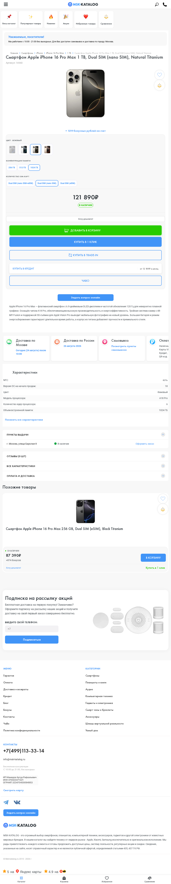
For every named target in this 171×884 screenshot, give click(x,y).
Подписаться (32, 639)
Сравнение (106, 23)
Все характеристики (21, 466)
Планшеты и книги (96, 682)
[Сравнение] (159, 85)
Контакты (9, 716)
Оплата (8, 682)
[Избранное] (159, 76)
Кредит (7, 696)
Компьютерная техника (99, 696)
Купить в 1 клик (155, 568)
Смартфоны (92, 675)
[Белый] (23, 149)
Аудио (89, 689)
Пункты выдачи (17, 434)
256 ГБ (12, 167)
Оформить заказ (145, 443)
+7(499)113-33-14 (23, 751)
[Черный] (12, 149)
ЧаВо (6, 723)
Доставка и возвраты (15, 689)
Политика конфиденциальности (21, 730)
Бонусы (7, 710)
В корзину (153, 558)
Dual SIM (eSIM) (67, 183)
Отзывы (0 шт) (16, 456)
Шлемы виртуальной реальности (105, 723)
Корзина (64, 881)
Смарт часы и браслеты (99, 710)
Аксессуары (92, 716)
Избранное (107, 881)
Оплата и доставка (21, 476)
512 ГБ (22, 167)
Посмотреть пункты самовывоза (123, 348)
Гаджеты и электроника (99, 703)
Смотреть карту (13, 790)
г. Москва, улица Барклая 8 (22, 443)
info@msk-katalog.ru (14, 759)
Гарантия (8, 675)
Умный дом (92, 730)
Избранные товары (86, 23)
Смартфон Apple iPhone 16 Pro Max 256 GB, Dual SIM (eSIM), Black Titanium (64, 528)
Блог (5, 703)
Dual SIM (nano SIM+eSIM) (21, 183)
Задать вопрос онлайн (85, 297)
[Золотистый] (47, 149)
